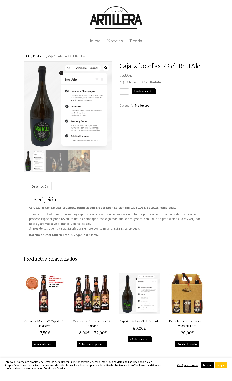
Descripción (40, 186)
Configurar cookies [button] (187, 365)
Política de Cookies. (55, 368)
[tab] (40, 186)
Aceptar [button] (221, 365)
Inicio (95, 40)
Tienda (135, 40)
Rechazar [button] (207, 365)
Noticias (115, 40)
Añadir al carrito (143, 91)
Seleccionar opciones (91, 344)
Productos (39, 56)
